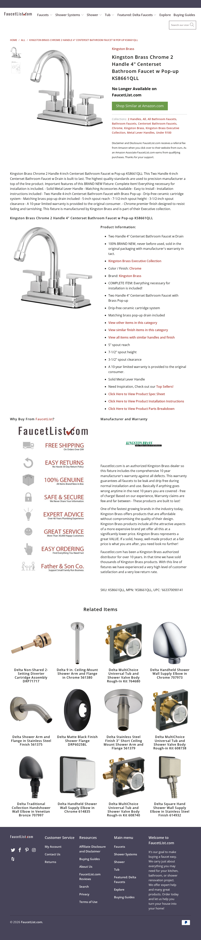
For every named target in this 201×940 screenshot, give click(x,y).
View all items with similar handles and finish (141, 337)
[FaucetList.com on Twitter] (13, 850)
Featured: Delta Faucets (135, 15)
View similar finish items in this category (138, 330)
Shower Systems (68, 15)
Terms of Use (88, 902)
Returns (50, 862)
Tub (108, 15)
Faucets (43, 15)
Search (84, 886)
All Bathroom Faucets (162, 119)
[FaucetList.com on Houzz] (13, 859)
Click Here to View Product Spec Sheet (136, 394)
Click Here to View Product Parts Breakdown (141, 409)
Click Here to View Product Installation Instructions (146, 401)
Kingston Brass (123, 49)
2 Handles (134, 119)
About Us (85, 866)
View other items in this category (132, 323)
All (144, 119)
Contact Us (52, 854)
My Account (53, 847)
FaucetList (44, 419)
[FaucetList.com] (18, 14)
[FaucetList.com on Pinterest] (27, 850)
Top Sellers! (164, 386)
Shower (93, 15)
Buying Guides (184, 15)
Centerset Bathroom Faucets (157, 123)
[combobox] (182, 25)
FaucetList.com (31, 922)
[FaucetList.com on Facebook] (20, 850)
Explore (165, 15)
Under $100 (163, 132)
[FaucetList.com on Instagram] (34, 850)
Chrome (117, 128)
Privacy (84, 894)
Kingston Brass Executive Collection (134, 261)
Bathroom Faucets (124, 123)
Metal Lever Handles (140, 132)
